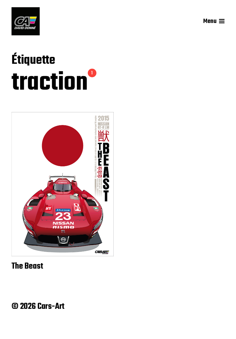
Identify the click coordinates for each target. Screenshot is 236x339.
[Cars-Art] (26, 21)
